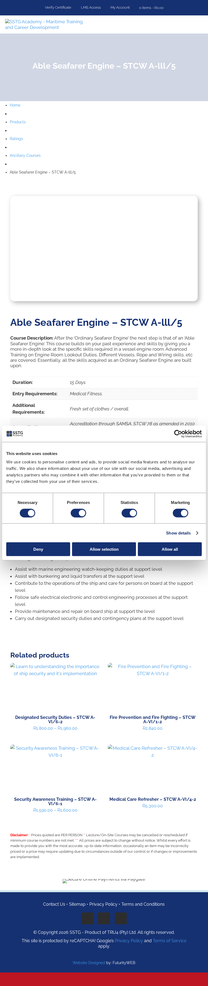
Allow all (170, 549)
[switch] (78, 513)
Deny (38, 549)
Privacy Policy (103, 904)
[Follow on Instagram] (121, 918)
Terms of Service (169, 940)
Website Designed (89, 963)
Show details (178, 532)
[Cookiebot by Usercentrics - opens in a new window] (178, 434)
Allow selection (104, 549)
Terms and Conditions (143, 904)
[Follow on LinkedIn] (104, 918)
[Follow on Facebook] (87, 918)
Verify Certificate (57, 7)
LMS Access (90, 7)
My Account (120, 7)
